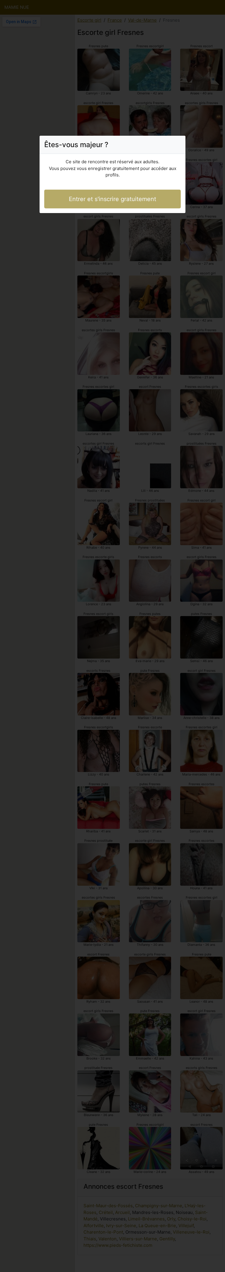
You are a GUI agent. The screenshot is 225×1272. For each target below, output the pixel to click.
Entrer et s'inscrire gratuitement (112, 199)
